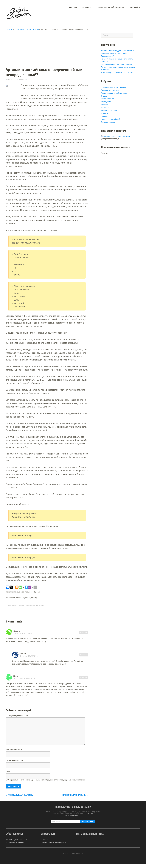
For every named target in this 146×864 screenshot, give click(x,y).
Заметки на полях (108, 122)
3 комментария (21, 80)
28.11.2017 (10, 80)
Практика (104, 116)
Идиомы (104, 113)
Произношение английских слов (114, 93)
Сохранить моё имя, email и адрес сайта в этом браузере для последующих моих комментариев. (46, 780)
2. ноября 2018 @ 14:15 (29, 656)
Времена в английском (110, 90)
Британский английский (110, 119)
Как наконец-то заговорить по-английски (117, 72)
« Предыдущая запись (19, 795)
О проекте (86, 7)
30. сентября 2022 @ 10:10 (24, 678)
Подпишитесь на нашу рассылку (73, 807)
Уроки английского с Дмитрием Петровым (117, 51)
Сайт (8, 771)
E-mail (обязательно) (14, 760)
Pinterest (86, 840)
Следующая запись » (75, 795)
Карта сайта (135, 7)
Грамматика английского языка (110, 7)
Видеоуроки (106, 102)
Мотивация (105, 108)
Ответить (83, 632)
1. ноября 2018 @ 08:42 (22, 633)
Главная (73, 7)
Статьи (104, 96)
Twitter (77, 840)
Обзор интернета (108, 99)
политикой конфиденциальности (78, 814)
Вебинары (105, 105)
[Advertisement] (50, 47)
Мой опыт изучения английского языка (116, 64)
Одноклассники (90, 840)
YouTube (81, 840)
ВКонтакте (94, 840)
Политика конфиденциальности (53, 842)
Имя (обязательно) (14, 749)
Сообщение (17, 715)
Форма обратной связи (15, 842)
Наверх (138, 858)
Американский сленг (109, 110)
